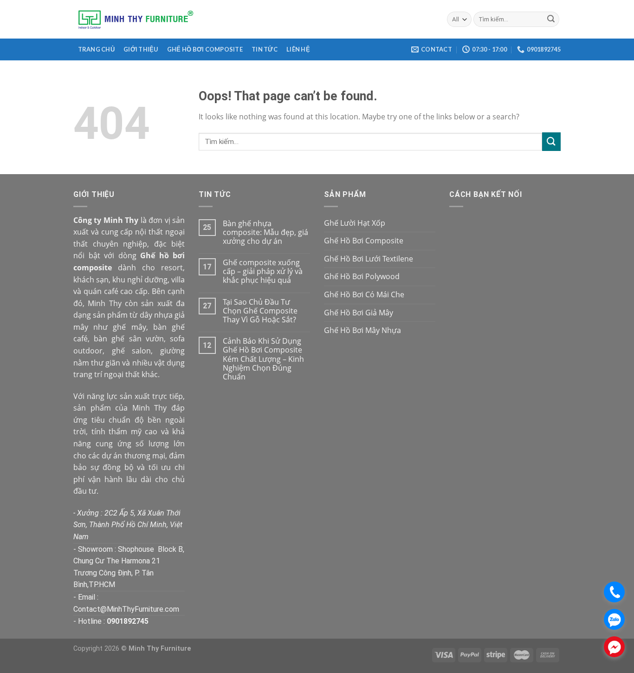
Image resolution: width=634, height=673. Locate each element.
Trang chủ (96, 49)
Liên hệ (298, 49)
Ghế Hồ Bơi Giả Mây (358, 312)
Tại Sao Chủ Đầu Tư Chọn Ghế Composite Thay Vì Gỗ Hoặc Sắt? (260, 311)
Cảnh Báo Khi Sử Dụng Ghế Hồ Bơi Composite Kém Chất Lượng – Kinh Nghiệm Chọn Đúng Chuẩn (263, 359)
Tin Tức (265, 49)
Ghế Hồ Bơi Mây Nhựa (362, 330)
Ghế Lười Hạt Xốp (354, 223)
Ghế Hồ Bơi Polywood (362, 276)
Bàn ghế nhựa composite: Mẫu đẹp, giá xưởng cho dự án (265, 232)
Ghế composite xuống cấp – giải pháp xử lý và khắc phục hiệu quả (263, 271)
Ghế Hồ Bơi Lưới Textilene (368, 259)
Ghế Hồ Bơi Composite (205, 49)
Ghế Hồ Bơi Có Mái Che (364, 294)
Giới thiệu (140, 49)
